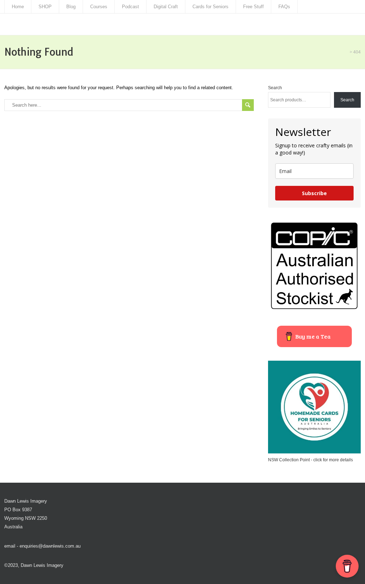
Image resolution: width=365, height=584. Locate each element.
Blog (71, 6)
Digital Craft (166, 6)
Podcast (130, 6)
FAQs (284, 6)
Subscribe (314, 193)
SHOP (45, 6)
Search (275, 87)
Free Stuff (253, 6)
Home (18, 6)
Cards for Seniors (210, 6)
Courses (98, 6)
